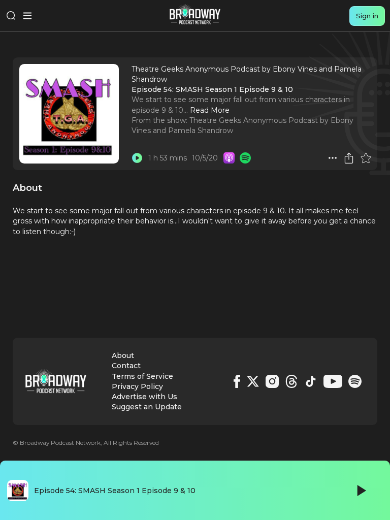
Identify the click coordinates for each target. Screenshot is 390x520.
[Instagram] (272, 381)
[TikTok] (310, 381)
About (123, 355)
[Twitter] (252, 381)
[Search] (11, 15)
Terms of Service (142, 376)
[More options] (332, 158)
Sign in (367, 16)
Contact (126, 365)
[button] (332, 158)
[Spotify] (355, 381)
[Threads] (291, 381)
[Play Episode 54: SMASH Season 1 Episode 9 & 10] (137, 158)
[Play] (360, 490)
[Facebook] (237, 381)
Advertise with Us (144, 396)
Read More (210, 110)
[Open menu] (27, 15)
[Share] (348, 158)
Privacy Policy (137, 386)
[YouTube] (332, 381)
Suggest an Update (147, 406)
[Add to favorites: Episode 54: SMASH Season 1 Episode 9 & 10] (365, 158)
